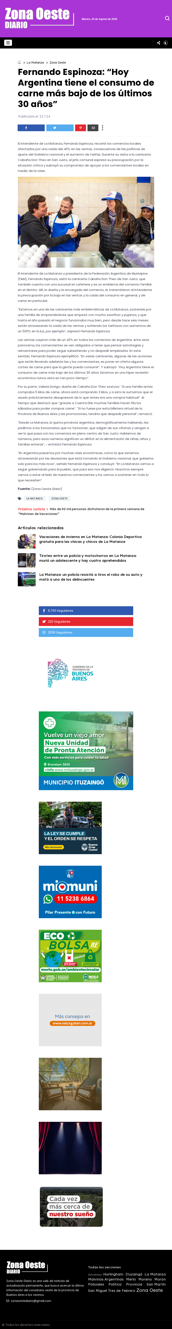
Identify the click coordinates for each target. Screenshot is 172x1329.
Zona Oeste (58, 62)
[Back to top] (162, 1319)
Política (114, 1284)
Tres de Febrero (121, 1290)
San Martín (156, 1284)
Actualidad (95, 1274)
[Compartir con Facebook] (31, 127)
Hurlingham (113, 1274)
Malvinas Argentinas (106, 1279)
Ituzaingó (133, 1274)
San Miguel (97, 1290)
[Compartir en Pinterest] (80, 127)
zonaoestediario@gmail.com (30, 1301)
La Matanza (35, 62)
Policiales (96, 1284)
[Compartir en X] (60, 127)
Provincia (134, 1284)
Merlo (131, 1279)
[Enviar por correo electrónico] (92, 127)
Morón (160, 1279)
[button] (8, 43)
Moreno (145, 1279)
